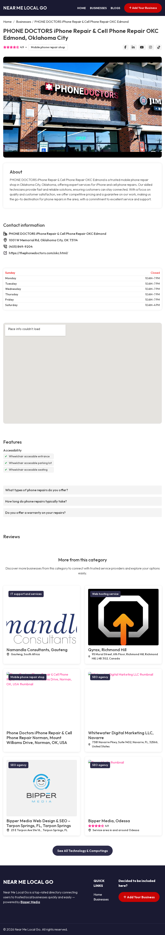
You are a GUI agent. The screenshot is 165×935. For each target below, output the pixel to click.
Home (81, 8)
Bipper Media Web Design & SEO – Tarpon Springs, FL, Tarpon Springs (38, 823)
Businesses (98, 8)
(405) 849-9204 (21, 246)
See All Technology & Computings (82, 851)
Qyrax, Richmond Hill (107, 649)
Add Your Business (144, 8)
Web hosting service (105, 594)
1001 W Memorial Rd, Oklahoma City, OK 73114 (43, 240)
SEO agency (100, 677)
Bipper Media (30, 902)
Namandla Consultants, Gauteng (36, 649)
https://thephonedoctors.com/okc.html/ (38, 253)
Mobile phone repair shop (48, 47)
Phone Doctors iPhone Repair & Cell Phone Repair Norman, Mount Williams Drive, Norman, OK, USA (39, 737)
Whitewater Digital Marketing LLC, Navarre (121, 735)
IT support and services (26, 594)
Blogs (115, 8)
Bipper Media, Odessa (109, 820)
